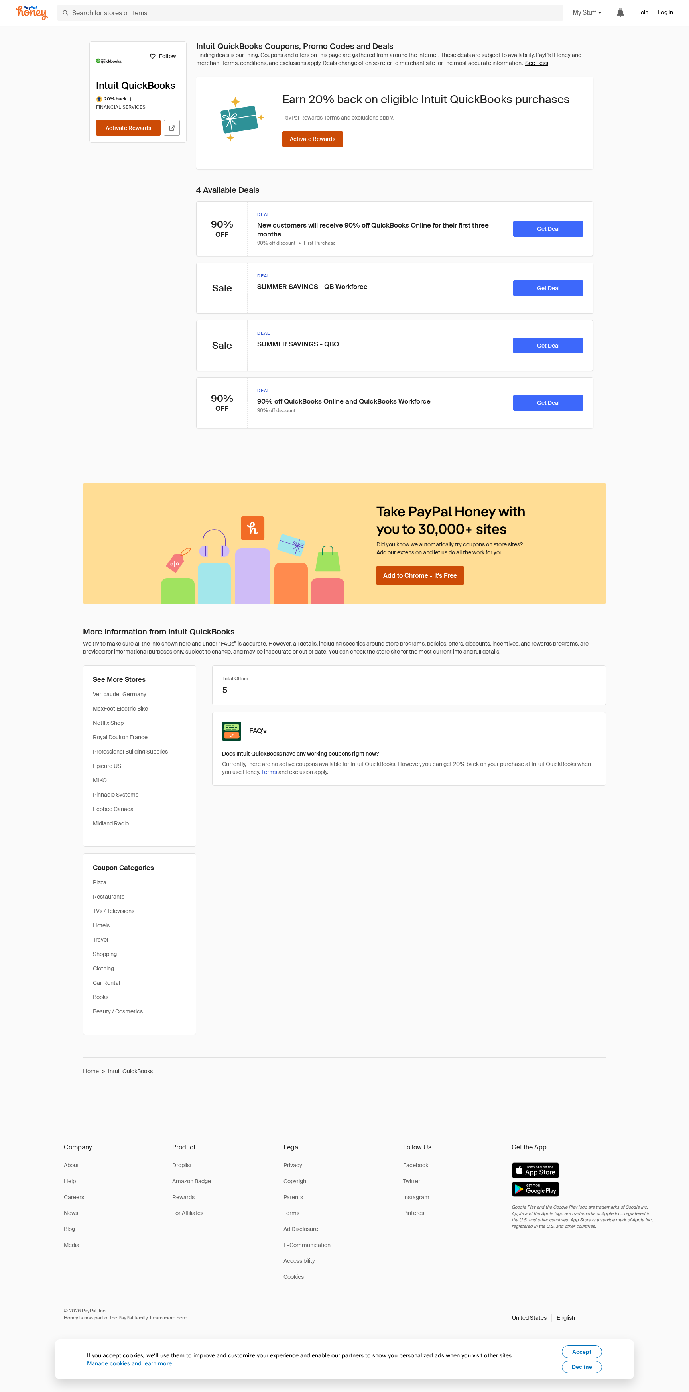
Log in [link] (665, 12)
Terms (269, 772)
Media (71, 1245)
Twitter (411, 1181)
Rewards (183, 1197)
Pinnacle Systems (115, 794)
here (182, 1318)
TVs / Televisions (113, 911)
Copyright (295, 1181)
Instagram (416, 1197)
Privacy (292, 1165)
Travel (100, 939)
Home (91, 1071)
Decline (582, 1367)
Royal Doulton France (120, 737)
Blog (69, 1229)
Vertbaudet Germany (119, 694)
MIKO (100, 780)
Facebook (415, 1165)
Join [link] (643, 12)
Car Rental (106, 982)
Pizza (99, 882)
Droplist (182, 1165)
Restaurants (108, 896)
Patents (293, 1197)
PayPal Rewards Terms (311, 117)
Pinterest (414, 1213)
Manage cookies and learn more (129, 1363)
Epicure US (107, 766)
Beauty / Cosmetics (118, 1011)
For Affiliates (187, 1213)
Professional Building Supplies (130, 751)
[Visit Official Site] (172, 128)
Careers (74, 1197)
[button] (543, 1318)
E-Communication (307, 1245)
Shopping (105, 954)
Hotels (101, 925)
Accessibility (299, 1260)
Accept (581, 1352)
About (71, 1165)
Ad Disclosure (300, 1229)
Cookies (293, 1276)
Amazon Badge (191, 1181)
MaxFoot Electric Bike (120, 708)
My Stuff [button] (584, 12)
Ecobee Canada (113, 809)
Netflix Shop (108, 722)
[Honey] (32, 13)
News (71, 1213)
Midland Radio (111, 823)
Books (100, 997)
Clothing (103, 968)
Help (70, 1181)
